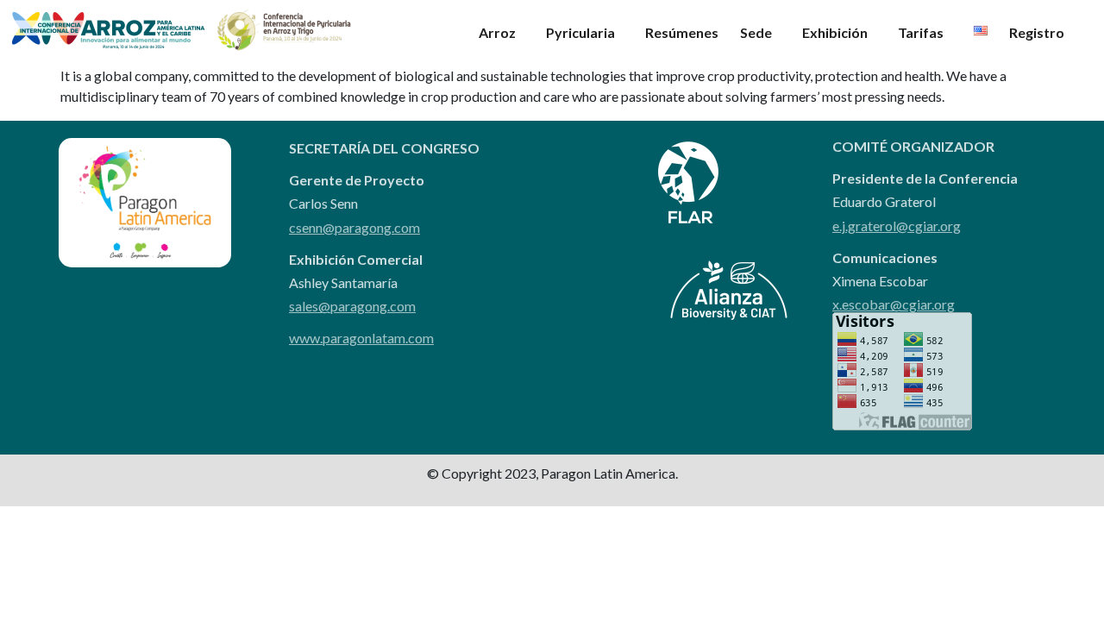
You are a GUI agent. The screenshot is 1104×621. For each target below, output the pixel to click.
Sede (756, 32)
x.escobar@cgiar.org (893, 304)
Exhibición (835, 32)
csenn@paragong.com (354, 227)
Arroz (497, 32)
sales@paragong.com (352, 306)
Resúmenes (681, 32)
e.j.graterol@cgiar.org (896, 225)
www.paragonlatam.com (361, 337)
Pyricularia (580, 32)
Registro (1036, 32)
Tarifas (921, 32)
